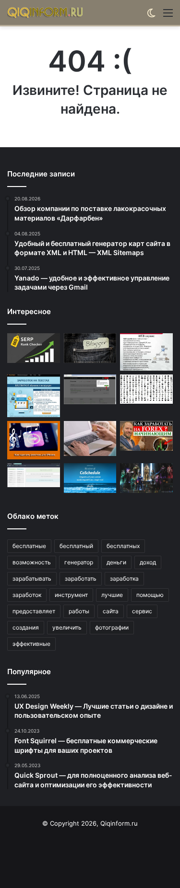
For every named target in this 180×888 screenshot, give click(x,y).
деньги (116, 562)
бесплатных (123, 545)
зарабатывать (31, 578)
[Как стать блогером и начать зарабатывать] (90, 348)
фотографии (112, 627)
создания (25, 627)
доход (148, 562)
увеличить (67, 627)
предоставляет (33, 611)
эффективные (31, 643)
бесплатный (76, 545)
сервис (142, 611)
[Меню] (168, 16)
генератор (78, 562)
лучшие (112, 594)
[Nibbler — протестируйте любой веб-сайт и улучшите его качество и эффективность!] (146, 352)
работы (79, 611)
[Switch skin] (151, 16)
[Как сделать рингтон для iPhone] (33, 440)
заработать (80, 578)
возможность (31, 562)
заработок (26, 594)
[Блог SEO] (45, 12)
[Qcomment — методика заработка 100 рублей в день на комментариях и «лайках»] (90, 389)
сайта (111, 611)
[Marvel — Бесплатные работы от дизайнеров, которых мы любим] (146, 478)
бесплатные (29, 545)
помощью (150, 594)
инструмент (71, 594)
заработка (124, 578)
